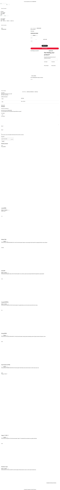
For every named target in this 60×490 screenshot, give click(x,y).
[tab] (24, 91)
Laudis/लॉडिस (3, 208)
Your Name (45, 61)
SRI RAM (22, 98)
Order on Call (45, 45)
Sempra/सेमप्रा (4, 412)
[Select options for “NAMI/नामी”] (2, 277)
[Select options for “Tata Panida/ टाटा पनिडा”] (2, 450)
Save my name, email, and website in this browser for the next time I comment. (12, 134)
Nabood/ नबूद (3, 239)
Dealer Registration (30, 23)
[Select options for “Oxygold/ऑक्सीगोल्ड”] (2, 348)
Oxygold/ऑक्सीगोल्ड (4, 341)
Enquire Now (51, 50)
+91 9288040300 (33, 1)
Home (32, 28)
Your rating (3, 113)
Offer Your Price (44, 48)
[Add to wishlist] (2, 213)
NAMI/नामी (3, 270)
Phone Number (46, 65)
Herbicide (34, 28)
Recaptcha (2, 136)
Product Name (53, 65)
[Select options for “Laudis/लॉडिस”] (2, 215)
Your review (3, 116)
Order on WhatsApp (45, 43)
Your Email (53, 61)
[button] (2, 246)
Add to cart (45, 39)
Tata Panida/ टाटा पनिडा (5, 443)
